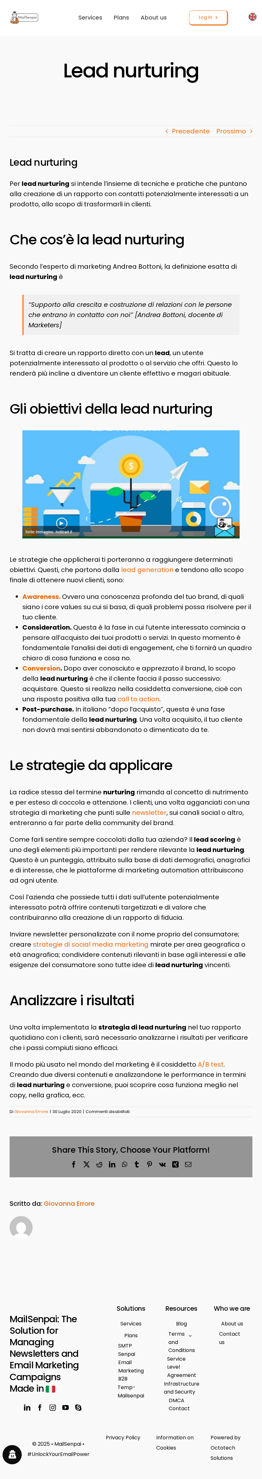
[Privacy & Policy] (131, 1437)
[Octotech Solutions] (234, 1447)
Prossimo (231, 131)
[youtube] (65, 1407)
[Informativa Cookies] (181, 1442)
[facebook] (40, 1407)
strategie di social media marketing (91, 944)
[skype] (78, 1407)
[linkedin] (27, 1407)
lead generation (147, 569)
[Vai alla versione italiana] (253, 17)
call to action (138, 699)
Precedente (191, 131)
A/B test (211, 1064)
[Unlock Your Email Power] (58, 1449)
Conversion (41, 668)
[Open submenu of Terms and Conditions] (190, 1335)
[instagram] (53, 1407)
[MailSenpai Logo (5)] (24, 14)
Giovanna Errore (31, 1112)
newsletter (149, 812)
